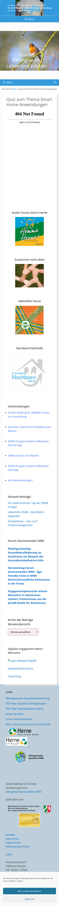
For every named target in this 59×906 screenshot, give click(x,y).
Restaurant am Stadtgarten (21, 10)
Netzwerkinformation (20, 668)
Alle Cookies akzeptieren (30, 891)
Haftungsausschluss (18, 846)
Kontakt (10, 834)
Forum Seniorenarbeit (19, 719)
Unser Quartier (15, 714)
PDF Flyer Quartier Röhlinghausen (26, 703)
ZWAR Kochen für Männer (23, 455)
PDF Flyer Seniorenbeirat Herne (24, 708)
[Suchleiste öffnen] (55, 82)
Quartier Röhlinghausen (27, 57)
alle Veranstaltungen (20, 480)
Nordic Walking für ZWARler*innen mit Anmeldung (29, 8)
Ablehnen (29, 899)
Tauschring (14, 676)
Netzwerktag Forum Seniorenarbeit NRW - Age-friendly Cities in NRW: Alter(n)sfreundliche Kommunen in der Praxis (29, 575)
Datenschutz (13, 842)
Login (9, 854)
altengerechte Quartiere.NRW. (24, 791)
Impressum (12, 838)
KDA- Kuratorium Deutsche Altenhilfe (28, 724)
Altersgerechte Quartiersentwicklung (28, 698)
